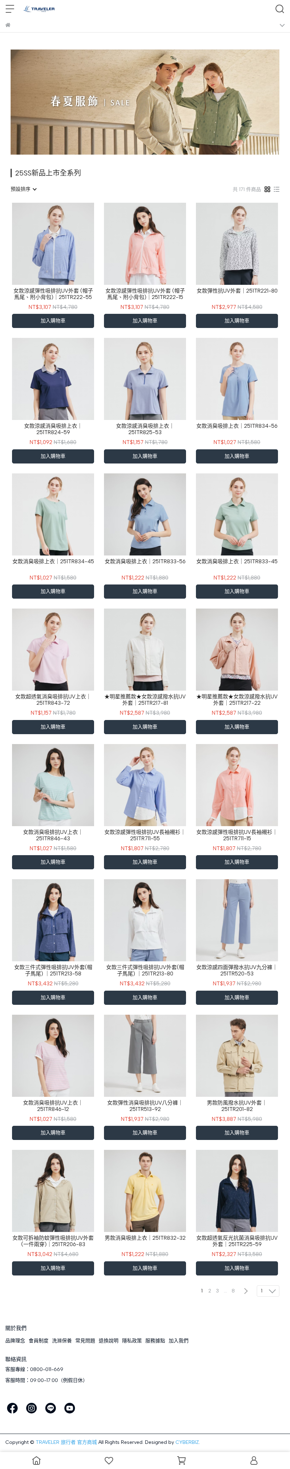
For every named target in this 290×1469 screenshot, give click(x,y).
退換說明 (108, 1341)
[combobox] (23, 189)
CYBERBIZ (187, 1442)
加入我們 (178, 1341)
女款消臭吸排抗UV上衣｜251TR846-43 (53, 835)
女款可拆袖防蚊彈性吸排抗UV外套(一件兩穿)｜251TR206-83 (53, 1241)
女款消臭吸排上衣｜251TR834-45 (53, 561)
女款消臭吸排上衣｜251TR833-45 (237, 561)
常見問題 (85, 1341)
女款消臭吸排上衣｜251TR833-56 (145, 561)
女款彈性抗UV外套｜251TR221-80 (237, 291)
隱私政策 (132, 1341)
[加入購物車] (63, 244)
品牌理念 (15, 1341)
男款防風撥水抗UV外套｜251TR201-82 (237, 1106)
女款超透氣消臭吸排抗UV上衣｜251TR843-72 (53, 699)
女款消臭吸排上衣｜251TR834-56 (237, 426)
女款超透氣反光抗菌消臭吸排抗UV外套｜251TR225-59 (237, 1241)
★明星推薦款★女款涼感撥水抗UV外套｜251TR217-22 (237, 699)
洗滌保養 (62, 1341)
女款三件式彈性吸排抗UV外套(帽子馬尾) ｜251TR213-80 (145, 970)
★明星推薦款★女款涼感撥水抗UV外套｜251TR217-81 (145, 699)
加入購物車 (53, 321)
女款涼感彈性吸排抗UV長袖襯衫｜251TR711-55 (145, 835)
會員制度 (38, 1341)
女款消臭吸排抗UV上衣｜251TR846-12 (53, 1106)
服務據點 (155, 1341)
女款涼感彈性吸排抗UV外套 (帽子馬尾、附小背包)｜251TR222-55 (53, 294)
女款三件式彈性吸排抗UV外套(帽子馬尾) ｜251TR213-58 (53, 970)
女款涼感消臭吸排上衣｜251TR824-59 (53, 429)
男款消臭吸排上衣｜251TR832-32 (145, 1238)
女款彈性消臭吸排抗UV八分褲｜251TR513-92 (145, 1106)
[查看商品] (43, 244)
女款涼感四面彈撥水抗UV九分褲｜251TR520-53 (237, 970)
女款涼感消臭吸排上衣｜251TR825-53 (145, 429)
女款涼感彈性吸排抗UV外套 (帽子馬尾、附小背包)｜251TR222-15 (145, 294)
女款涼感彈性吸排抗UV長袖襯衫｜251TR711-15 (237, 835)
